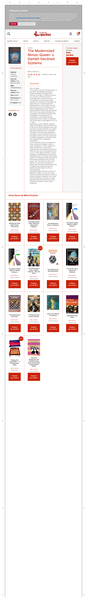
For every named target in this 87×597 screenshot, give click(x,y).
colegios (77, 41)
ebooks (35, 41)
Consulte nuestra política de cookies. (28, 18)
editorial (47, 41)
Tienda (30, 48)
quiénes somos (12, 41)
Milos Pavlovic (15, 230)
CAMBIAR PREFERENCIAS (26, 24)
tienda (25, 41)
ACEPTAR (13, 24)
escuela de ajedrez (61, 41)
